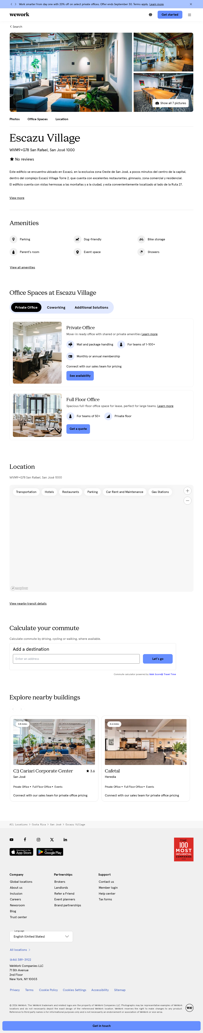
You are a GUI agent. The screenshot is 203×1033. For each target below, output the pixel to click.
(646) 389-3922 (20, 959)
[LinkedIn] (65, 840)
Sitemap (119, 990)
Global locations (21, 881)
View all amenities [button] (22, 267)
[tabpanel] (101, 72)
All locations (19, 824)
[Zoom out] (188, 501)
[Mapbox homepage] (19, 588)
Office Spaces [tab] (38, 119)
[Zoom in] (188, 491)
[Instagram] (38, 840)
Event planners (64, 899)
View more (17, 198)
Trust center (18, 917)
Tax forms (105, 899)
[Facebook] (25, 840)
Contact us (106, 881)
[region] (101, 538)
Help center (107, 893)
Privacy (15, 990)
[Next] (15, 4)
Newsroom (17, 905)
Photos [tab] (15, 119)
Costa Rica (39, 824)
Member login (108, 887)
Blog (13, 911)
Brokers (59, 881)
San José (55, 824)
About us (16, 887)
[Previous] (11, 4)
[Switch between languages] (150, 15)
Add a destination (31, 649)
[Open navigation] (189, 15)
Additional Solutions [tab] (91, 307)
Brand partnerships (67, 905)
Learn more (156, 4)
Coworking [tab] (56, 307)
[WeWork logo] (19, 14)
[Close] (190, 4)
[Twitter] (52, 840)
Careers (15, 899)
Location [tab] (62, 119)
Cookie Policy (48, 990)
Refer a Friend (64, 893)
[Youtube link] (11, 840)
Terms (29, 990)
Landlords (61, 887)
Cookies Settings (74, 990)
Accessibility (100, 990)
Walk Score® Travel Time (162, 674)
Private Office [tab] (26, 307)
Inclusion (16, 893)
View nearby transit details (28, 603)
